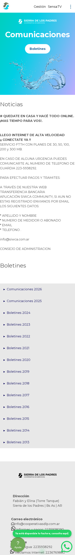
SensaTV (55, 7)
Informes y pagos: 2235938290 (40, 529)
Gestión (40, 7)
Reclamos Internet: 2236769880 (40, 552)
